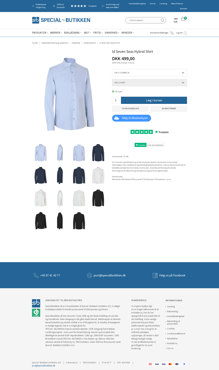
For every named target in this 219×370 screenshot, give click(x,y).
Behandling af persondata (173, 322)
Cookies (171, 328)
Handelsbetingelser (137, 3)
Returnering (172, 311)
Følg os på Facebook (172, 275)
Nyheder (126, 32)
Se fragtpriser (169, 108)
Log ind (179, 32)
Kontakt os (172, 343)
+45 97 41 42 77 (50, 275)
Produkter (39, 32)
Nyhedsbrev (172, 338)
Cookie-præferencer (176, 333)
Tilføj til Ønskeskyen (134, 118)
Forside (35, 43)
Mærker (55, 32)
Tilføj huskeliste (130, 108)
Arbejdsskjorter (90, 43)
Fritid (97, 32)
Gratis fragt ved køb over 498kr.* (112, 6)
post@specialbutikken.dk (110, 275)
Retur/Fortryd (177, 3)
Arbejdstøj (76, 43)
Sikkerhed (111, 32)
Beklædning (72, 32)
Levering (163, 3)
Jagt (86, 32)
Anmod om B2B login (159, 32)
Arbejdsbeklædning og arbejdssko (55, 43)
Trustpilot (92, 6)
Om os (153, 3)
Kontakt (183, 8)
